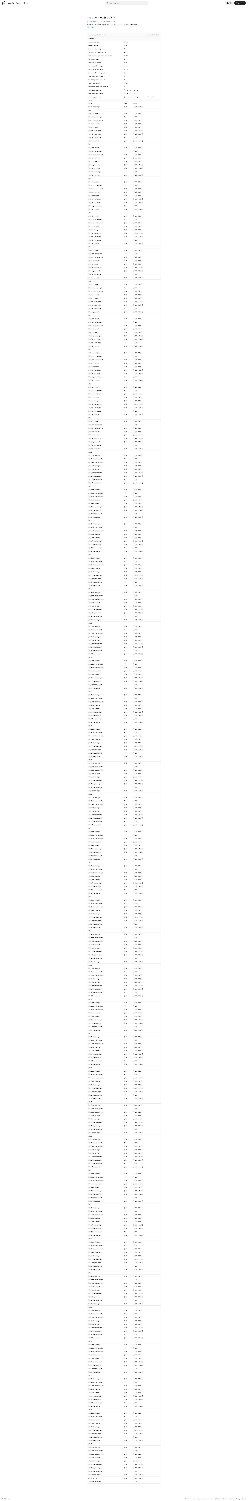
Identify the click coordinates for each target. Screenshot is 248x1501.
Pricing (25, 3)
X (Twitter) (218, 1499)
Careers (231, 1499)
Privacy (238, 1499)
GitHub (204, 1499)
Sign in (229, 3)
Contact (225, 1499)
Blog (194, 1499)
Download (240, 3)
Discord (211, 1499)
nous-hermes (95, 17)
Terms (244, 1499)
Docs (18, 3)
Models (11, 3)
